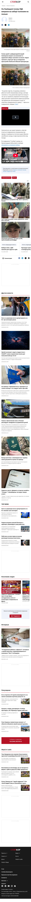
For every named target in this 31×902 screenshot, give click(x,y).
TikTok (13, 171)
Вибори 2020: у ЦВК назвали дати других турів (9, 248)
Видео (17, 853)
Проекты (3, 853)
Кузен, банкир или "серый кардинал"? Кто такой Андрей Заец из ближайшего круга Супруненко (14, 783)
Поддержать (16, 616)
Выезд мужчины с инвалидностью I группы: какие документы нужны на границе (14, 458)
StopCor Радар (5, 862)
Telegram (15, 170)
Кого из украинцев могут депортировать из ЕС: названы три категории (14, 509)
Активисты (4, 878)
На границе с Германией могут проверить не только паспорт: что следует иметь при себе (14, 387)
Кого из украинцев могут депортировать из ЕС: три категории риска (14, 319)
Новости (3, 856)
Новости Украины (11, 5)
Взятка (14, 177)
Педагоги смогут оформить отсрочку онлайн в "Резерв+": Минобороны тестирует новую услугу (15, 492)
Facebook (20, 170)
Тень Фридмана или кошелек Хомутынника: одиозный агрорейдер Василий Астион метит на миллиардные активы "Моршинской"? (15, 756)
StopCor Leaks (6, 749)
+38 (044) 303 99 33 (15, 741)
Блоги (17, 856)
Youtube (24, 170)
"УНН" (16, 104)
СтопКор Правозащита (7, 872)
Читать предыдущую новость (9, 244)
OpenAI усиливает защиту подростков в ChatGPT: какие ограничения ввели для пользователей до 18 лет (13, 354)
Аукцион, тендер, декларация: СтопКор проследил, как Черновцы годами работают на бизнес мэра (15, 710)
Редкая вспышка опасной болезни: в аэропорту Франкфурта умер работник (13, 523)
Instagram (8, 171)
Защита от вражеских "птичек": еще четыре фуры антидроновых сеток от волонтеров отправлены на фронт (11, 597)
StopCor (10, 18)
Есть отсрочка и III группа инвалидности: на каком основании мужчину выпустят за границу (14, 696)
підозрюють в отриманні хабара (10, 145)
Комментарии (8, 258)
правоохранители (6, 177)
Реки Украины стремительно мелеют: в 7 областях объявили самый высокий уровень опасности (14, 724)
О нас (2, 869)
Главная (3, 5)
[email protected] (14, 896)
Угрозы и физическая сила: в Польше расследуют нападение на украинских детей (14, 421)
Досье (2, 859)
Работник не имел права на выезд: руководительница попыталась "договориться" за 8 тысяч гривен (11, 538)
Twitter (4, 171)
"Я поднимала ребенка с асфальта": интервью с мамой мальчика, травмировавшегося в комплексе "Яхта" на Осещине (15, 651)
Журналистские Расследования (9, 875)
